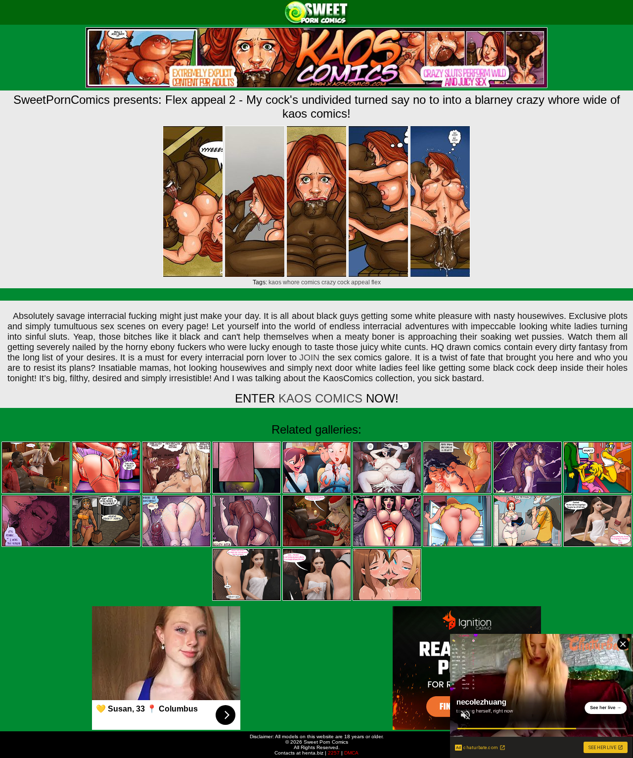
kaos (275, 282)
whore (291, 282)
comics (310, 282)
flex (376, 282)
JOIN (309, 357)
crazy (328, 282)
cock (343, 282)
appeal (360, 282)
